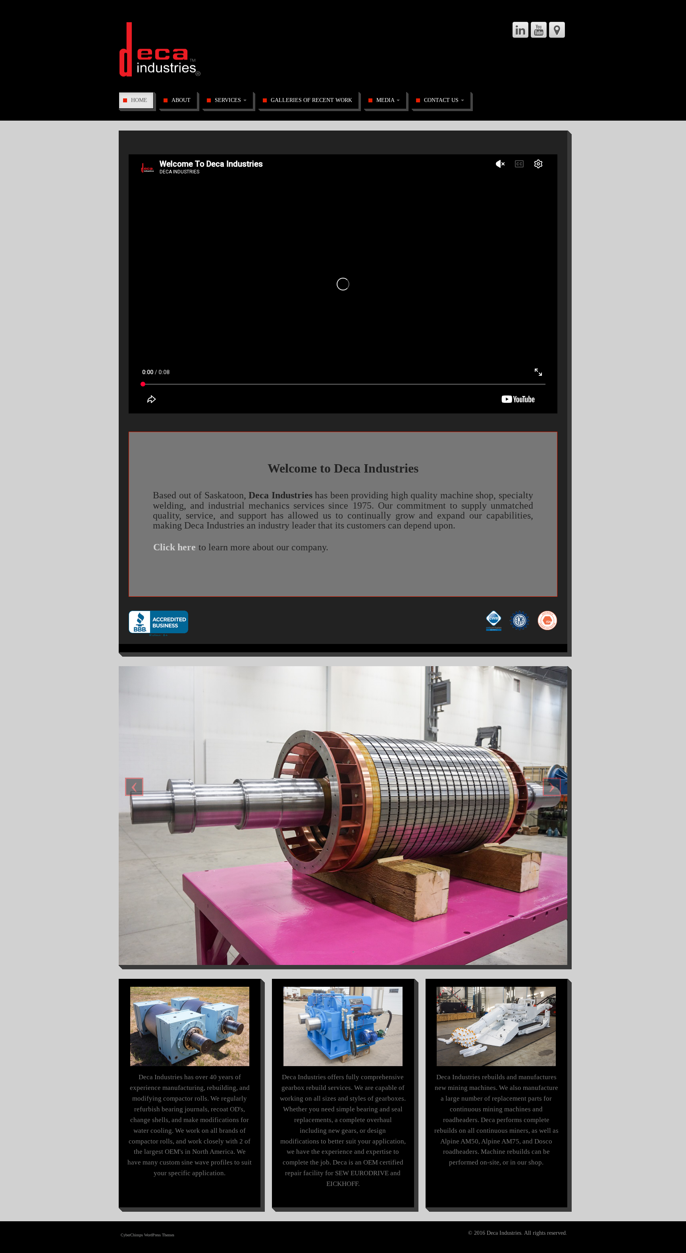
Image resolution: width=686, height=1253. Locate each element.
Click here (174, 547)
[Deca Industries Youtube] (539, 30)
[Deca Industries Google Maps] (557, 30)
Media (386, 100)
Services (229, 100)
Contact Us (442, 100)
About (181, 100)
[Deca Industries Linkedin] (520, 30)
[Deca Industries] (178, 51)
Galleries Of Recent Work (311, 100)
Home (139, 100)
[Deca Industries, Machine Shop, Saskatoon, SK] (158, 622)
